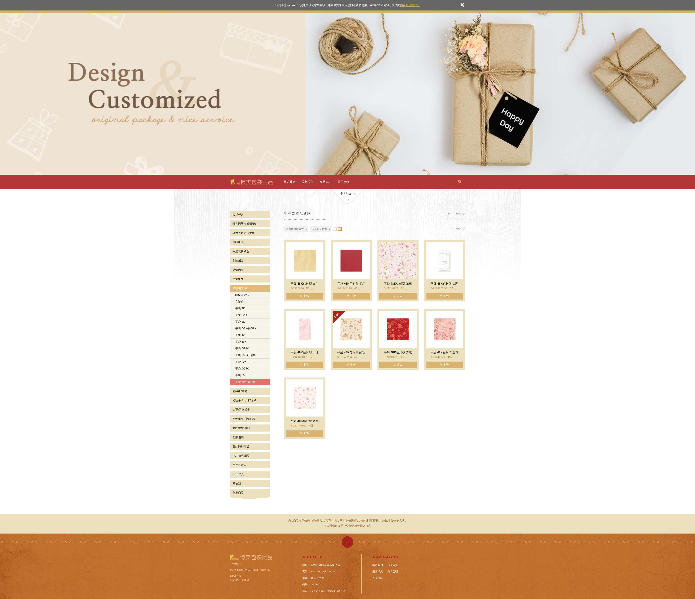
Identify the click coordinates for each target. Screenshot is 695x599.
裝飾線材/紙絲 (241, 428)
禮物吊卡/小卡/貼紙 (244, 400)
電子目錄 (343, 181)
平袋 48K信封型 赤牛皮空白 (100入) (304, 270)
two (335, 229)
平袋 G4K (241, 315)
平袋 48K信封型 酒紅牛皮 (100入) (351, 270)
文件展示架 (240, 464)
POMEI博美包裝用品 (251, 181)
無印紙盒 (238, 242)
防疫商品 (238, 492)
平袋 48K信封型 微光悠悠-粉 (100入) (304, 408)
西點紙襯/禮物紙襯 (244, 418)
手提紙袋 (238, 279)
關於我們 (289, 181)
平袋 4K (240, 308)
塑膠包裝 (238, 437)
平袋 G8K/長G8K (245, 328)
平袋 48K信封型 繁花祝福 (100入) (398, 339)
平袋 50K (241, 375)
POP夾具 (238, 474)
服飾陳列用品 (241, 446)
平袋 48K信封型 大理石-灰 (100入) (444, 270)
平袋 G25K (242, 368)
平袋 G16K (242, 348)
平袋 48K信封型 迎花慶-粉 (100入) (444, 339)
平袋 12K (241, 335)
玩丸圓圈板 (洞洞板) (245, 223)
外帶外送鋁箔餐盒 (244, 232)
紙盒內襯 (238, 269)
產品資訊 (325, 181)
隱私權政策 (235, 576)
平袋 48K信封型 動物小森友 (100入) (351, 339)
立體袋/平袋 (240, 288)
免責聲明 (392, 571)
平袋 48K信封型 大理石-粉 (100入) (304, 339)
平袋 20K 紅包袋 (245, 355)
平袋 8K (240, 321)
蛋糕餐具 (238, 214)
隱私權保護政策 (410, 5)
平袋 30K (241, 361)
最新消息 (307, 181)
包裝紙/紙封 (240, 391)
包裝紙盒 (238, 260)
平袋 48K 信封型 (245, 381)
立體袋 (239, 301)
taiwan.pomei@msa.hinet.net (328, 591)
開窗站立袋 (242, 294)
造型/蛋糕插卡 (241, 409)
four (340, 229)
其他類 (237, 483)
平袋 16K (241, 341)
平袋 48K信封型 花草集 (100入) (398, 270)
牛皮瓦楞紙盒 (241, 251)
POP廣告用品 (241, 455)
